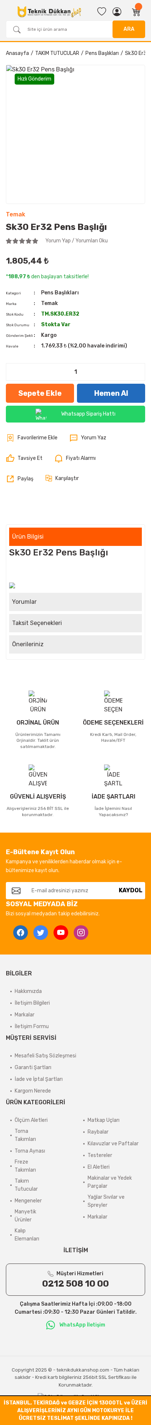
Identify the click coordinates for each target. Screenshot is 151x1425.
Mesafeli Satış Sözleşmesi (45, 1056)
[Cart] (136, 12)
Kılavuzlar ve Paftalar (113, 1144)
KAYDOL (131, 890)
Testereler (100, 1155)
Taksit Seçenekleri (37, 623)
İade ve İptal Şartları (39, 1079)
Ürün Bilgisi (28, 536)
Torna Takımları (25, 1135)
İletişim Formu (32, 1026)
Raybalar (98, 1132)
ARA (129, 29)
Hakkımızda (28, 991)
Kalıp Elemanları (27, 1235)
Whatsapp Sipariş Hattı (88, 414)
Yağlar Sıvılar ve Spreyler (106, 1201)
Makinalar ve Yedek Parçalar (110, 1182)
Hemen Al (111, 393)
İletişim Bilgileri (32, 1003)
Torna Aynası (30, 1151)
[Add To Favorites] (32, 438)
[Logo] (49, 12)
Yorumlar (24, 601)
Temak (15, 214)
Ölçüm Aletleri (31, 1120)
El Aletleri (99, 1167)
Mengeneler (28, 1201)
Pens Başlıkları (60, 293)
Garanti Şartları (33, 1067)
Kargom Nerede (33, 1091)
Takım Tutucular (26, 1185)
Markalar (24, 1015)
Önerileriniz (28, 644)
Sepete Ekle (40, 393)
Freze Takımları (25, 1166)
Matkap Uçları (103, 1120)
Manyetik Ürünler (25, 1216)
